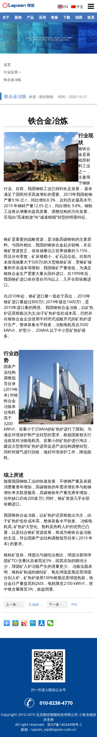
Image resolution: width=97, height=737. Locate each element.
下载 (66, 17)
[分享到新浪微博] (25, 624)
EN (65, 6)
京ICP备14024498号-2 (64, 724)
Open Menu (91, 6)
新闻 (18, 17)
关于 (5, 17)
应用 (42, 17)
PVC (74, 604)
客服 (54, 17)
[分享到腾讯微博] (34, 624)
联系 (91, 17)
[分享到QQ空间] (16, 624)
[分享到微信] (51, 624)
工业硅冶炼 (37, 604)
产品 (30, 17)
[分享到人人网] (43, 624)
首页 (7, 64)
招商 (78, 17)
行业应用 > (12, 72)
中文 (79, 6)
